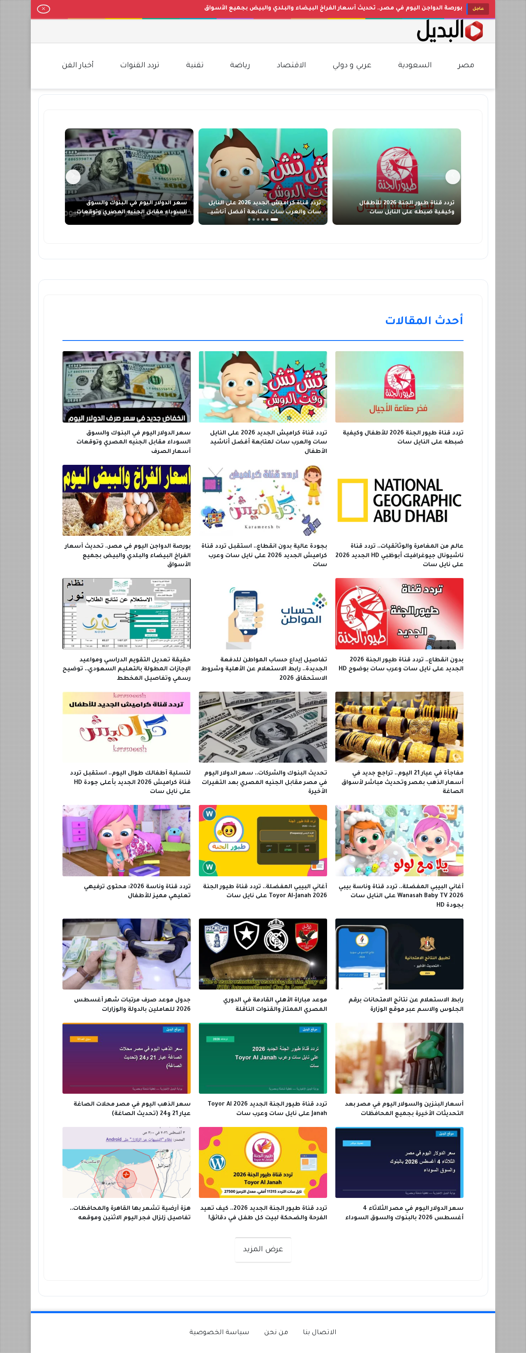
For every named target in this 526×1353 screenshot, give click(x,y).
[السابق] (452, 176)
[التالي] (73, 176)
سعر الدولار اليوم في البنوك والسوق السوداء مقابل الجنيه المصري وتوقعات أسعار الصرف (131, 212)
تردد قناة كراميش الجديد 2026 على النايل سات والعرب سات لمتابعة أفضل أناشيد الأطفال (264, 212)
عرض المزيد (263, 1250)
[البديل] (450, 31)
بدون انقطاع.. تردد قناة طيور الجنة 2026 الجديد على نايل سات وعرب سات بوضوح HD (343, 8)
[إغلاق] (43, 9)
